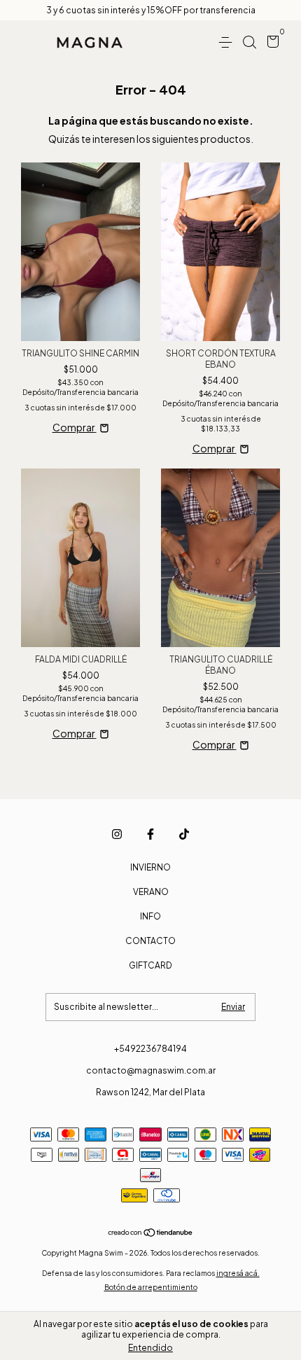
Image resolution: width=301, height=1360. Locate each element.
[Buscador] (249, 42)
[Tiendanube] (151, 1233)
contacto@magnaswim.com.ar (151, 1070)
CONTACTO (150, 941)
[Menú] (227, 42)
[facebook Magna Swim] (150, 834)
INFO (150, 916)
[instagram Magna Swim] (116, 834)
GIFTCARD (150, 965)
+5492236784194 (150, 1048)
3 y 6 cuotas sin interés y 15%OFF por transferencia (150, 10)
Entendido (150, 1347)
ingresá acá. (238, 1273)
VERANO (151, 892)
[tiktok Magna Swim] (184, 834)
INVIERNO (150, 867)
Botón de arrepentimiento (150, 1287)
